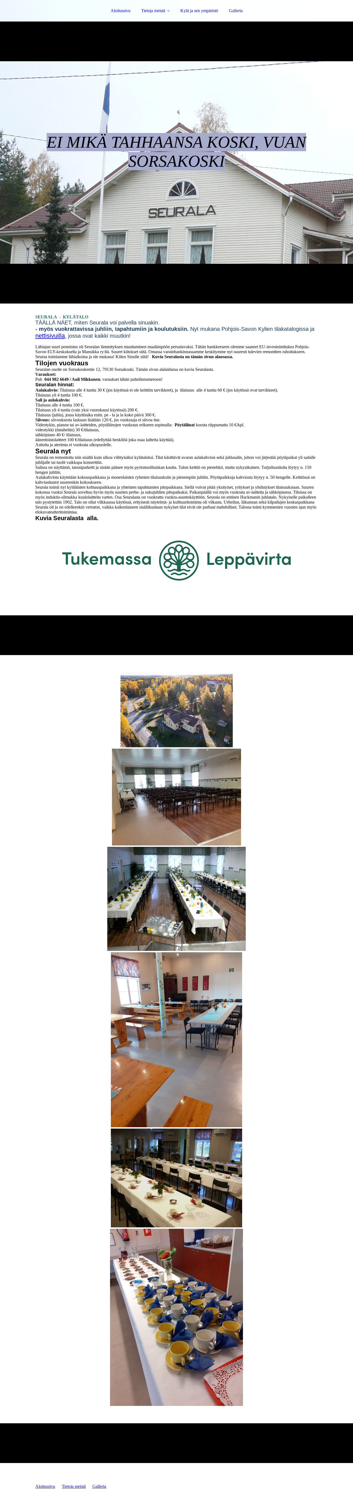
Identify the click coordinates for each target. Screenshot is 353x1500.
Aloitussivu (120, 10)
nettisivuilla (50, 335)
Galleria (236, 10)
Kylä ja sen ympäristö (199, 10)
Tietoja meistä (153, 10)
